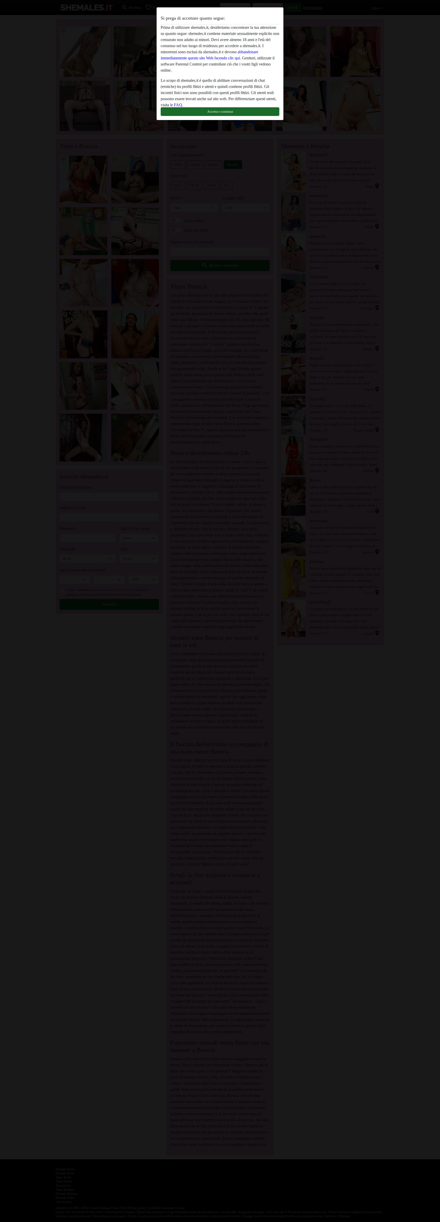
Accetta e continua (220, 111)
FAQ (178, 105)
